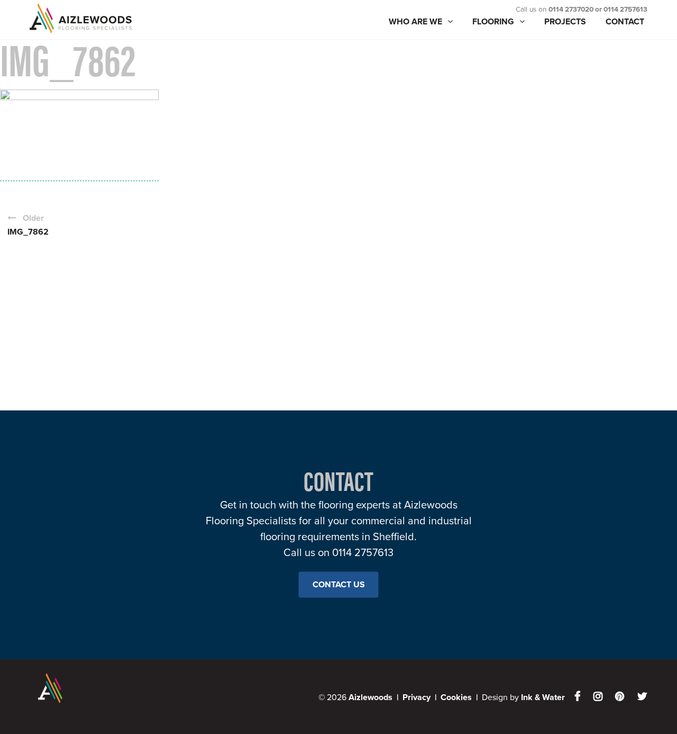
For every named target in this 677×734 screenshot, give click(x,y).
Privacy (416, 697)
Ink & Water (543, 697)
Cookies (456, 697)
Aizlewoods (104, 18)
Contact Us (339, 584)
